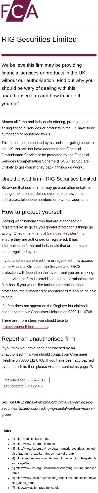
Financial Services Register (55, 233)
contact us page (77, 366)
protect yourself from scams (25, 326)
